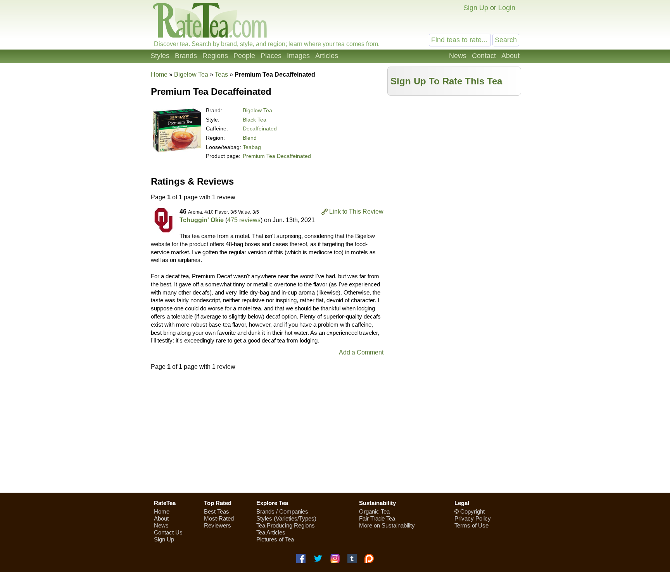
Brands (186, 56)
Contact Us (168, 532)
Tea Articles (270, 532)
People (244, 56)
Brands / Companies (282, 511)
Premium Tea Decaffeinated (277, 156)
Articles (326, 56)
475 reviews (244, 220)
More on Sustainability (387, 525)
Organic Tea (374, 511)
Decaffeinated (260, 128)
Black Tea (254, 119)
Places (271, 56)
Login (506, 8)
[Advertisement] (454, 153)
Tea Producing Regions (285, 525)
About (510, 56)
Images (298, 56)
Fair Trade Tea (377, 518)
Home (159, 74)
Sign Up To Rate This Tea (446, 81)
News (457, 56)
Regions (215, 56)
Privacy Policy (472, 518)
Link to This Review (356, 211)
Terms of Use (471, 525)
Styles (159, 56)
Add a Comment (361, 352)
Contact (484, 56)
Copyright (472, 511)
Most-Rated (219, 518)
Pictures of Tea (275, 539)
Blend (250, 138)
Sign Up (475, 8)
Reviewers (217, 525)
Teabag (252, 147)
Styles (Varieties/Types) (286, 518)
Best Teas (216, 511)
